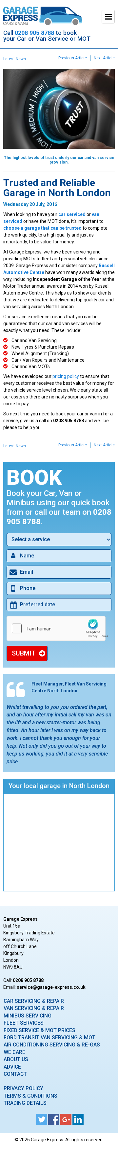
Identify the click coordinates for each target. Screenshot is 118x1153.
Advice (12, 1067)
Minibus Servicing (27, 1016)
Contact (15, 1074)
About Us (16, 1059)
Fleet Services (24, 1023)
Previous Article (72, 58)
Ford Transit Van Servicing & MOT (49, 1037)
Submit (24, 653)
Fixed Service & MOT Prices (39, 1030)
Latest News (14, 59)
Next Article (104, 58)
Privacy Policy (23, 1088)
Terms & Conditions (30, 1096)
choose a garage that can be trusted (42, 228)
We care (14, 1052)
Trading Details (25, 1103)
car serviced (72, 214)
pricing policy (65, 376)
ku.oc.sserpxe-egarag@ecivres (51, 987)
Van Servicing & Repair (34, 1008)
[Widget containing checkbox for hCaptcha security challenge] (59, 628)
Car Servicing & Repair (34, 1001)
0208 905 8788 (34, 32)
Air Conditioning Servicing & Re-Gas (52, 1045)
